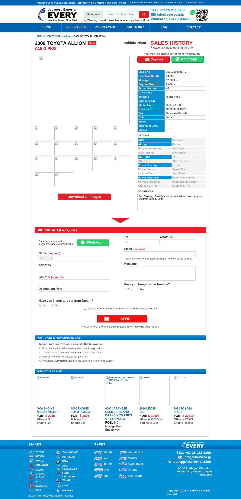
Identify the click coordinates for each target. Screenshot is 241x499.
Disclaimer (57, 495)
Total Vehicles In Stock (140, 2)
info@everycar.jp (170, 14)
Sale (92, 43)
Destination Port (50, 288)
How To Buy (135, 26)
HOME (46, 26)
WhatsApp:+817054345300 (172, 19)
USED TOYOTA (52, 36)
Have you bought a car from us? (147, 284)
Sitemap (69, 495)
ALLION (67, 36)
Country (51, 277)
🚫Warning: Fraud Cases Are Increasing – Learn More (116, 20)
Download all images (84, 197)
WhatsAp (166, 237)
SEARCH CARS (76, 26)
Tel (126, 237)
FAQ (164, 26)
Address (45, 265)
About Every (105, 26)
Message (130, 263)
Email (134, 248)
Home (38, 36)
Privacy (47, 495)
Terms (38, 495)
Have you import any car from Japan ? (66, 300)
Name (49, 253)
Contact (194, 27)
